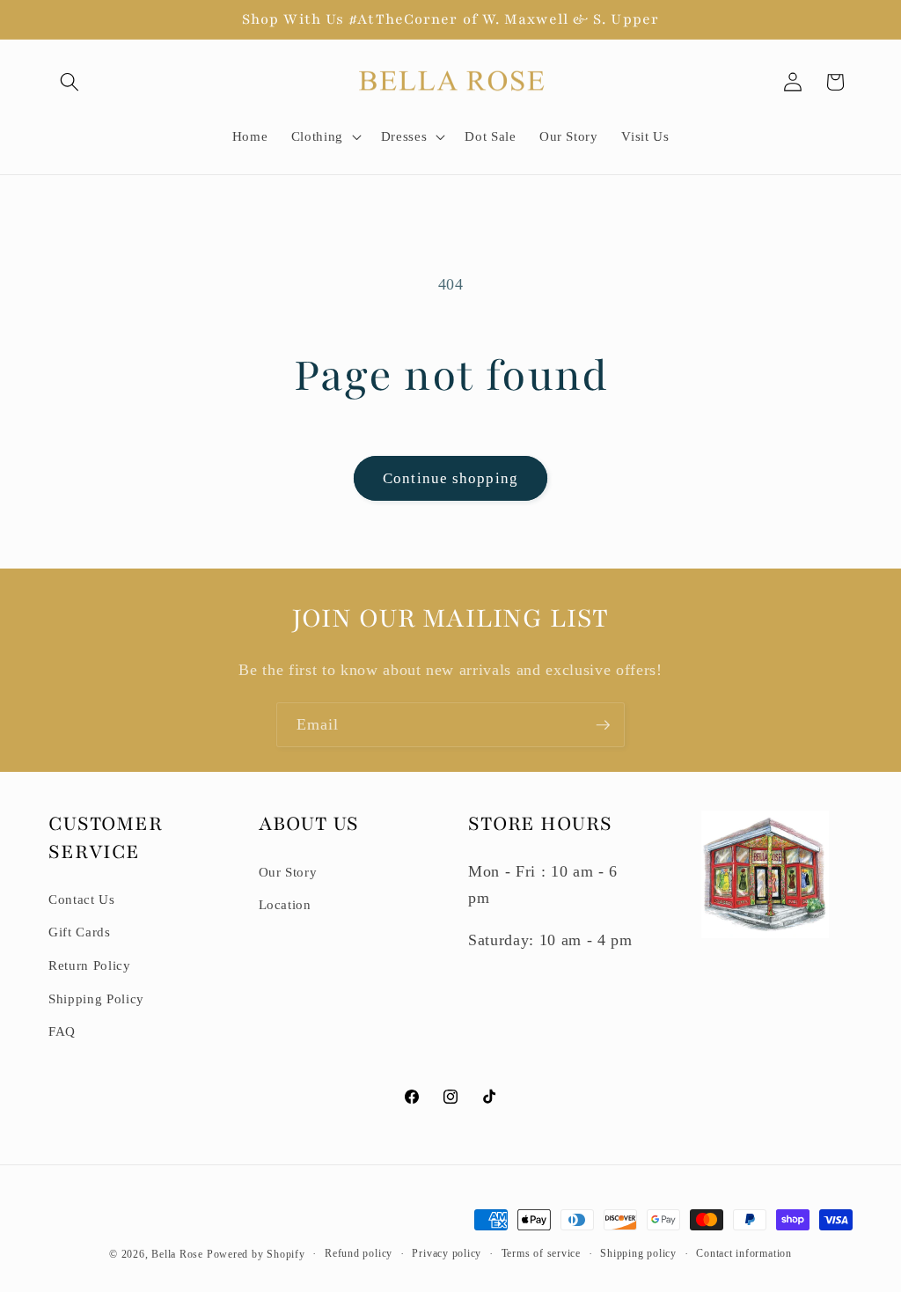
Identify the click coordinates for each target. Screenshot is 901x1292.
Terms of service (541, 1253)
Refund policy (358, 1253)
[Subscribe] (603, 725)
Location (285, 904)
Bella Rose (177, 1254)
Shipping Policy (96, 998)
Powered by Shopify (256, 1254)
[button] (69, 82)
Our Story (288, 871)
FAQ (62, 1031)
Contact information (744, 1253)
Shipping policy (638, 1253)
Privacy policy (446, 1253)
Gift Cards (79, 931)
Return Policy (89, 965)
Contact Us (81, 899)
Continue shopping (450, 478)
